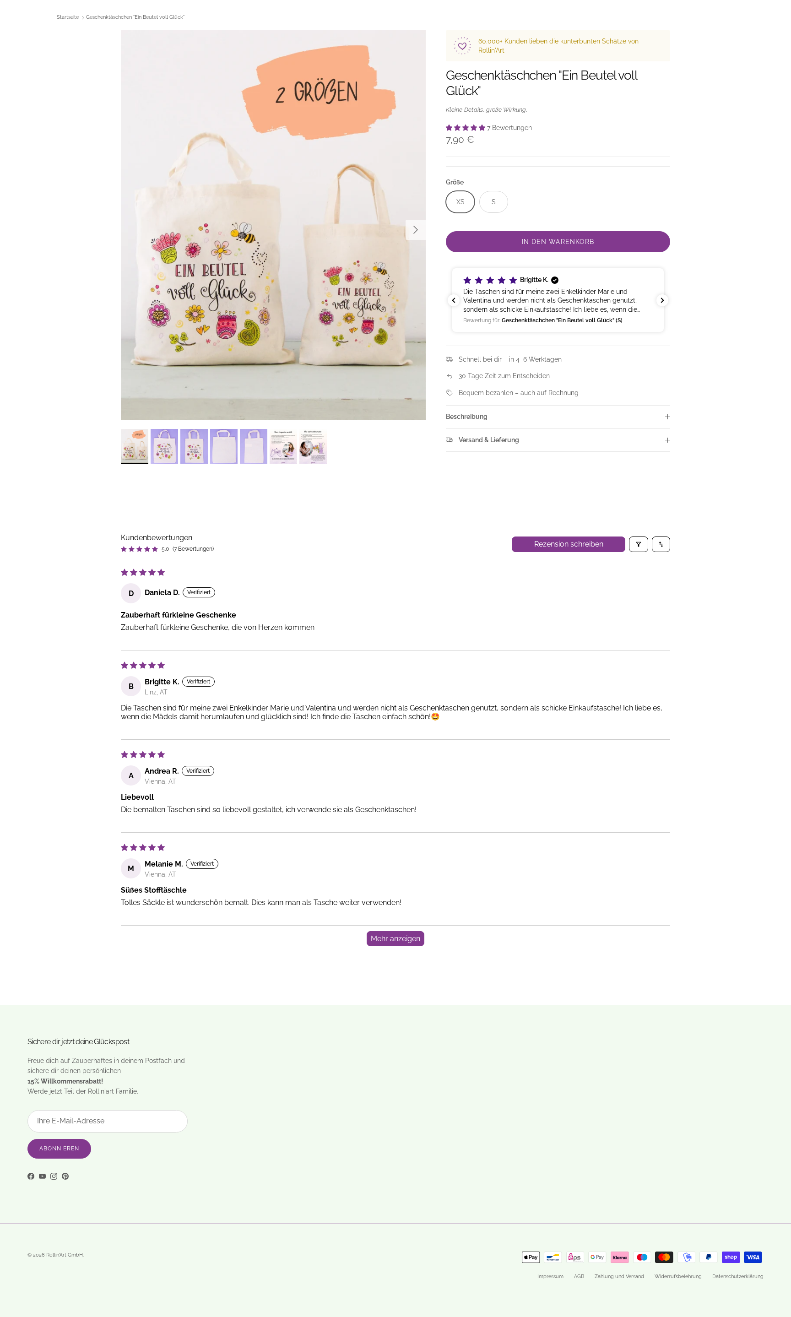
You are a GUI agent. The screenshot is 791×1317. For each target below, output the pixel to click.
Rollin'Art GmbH (64, 1255)
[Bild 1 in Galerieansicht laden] (273, 225)
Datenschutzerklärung (738, 1276)
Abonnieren (59, 1148)
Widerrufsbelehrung (678, 1276)
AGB (579, 1276)
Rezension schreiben (568, 544)
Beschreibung (467, 416)
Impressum (550, 1276)
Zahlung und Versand (619, 1276)
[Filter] (638, 544)
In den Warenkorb (558, 241)
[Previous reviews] (454, 300)
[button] (466, 127)
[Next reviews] (662, 300)
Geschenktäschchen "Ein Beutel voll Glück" (135, 18)
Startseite (68, 18)
